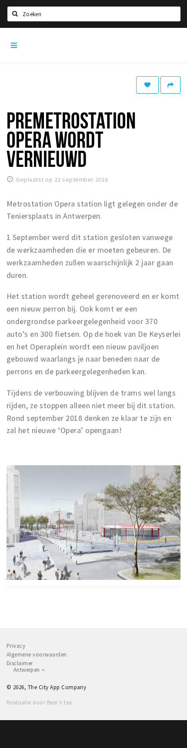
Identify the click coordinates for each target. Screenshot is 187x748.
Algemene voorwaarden (37, 654)
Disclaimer (20, 663)
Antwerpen (27, 670)
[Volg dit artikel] (147, 85)
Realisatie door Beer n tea (39, 702)
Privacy (16, 646)
